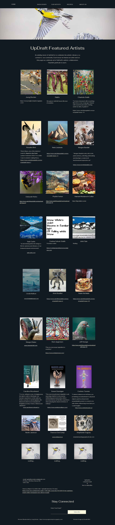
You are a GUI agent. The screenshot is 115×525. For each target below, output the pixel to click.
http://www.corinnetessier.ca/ (83, 408)
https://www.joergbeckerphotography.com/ (51, 519)
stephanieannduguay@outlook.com (83, 437)
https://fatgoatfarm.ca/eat (79, 201)
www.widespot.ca (57, 437)
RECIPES (70, 4)
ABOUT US (82, 4)
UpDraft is (87, 480)
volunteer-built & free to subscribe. (87, 483)
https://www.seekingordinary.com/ (57, 407)
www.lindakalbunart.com (31, 298)
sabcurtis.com (31, 253)
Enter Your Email (56, 508)
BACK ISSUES (41, 4)
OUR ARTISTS (56, 4)
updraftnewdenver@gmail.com (36, 479)
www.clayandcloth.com (30, 345)
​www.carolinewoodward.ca (31, 407)
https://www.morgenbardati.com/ (82, 165)
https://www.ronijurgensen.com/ (55, 353)
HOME (13, 4)
